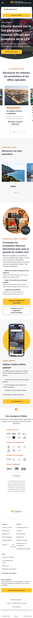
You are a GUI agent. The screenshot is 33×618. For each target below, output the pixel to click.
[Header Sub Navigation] (3, 3)
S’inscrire (5, 540)
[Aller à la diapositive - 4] (17, 134)
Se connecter (13, 541)
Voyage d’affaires (7, 536)
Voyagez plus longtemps (14, 461)
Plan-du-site (6, 563)
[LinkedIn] (16, 514)
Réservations (6, 526)
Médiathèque (21, 532)
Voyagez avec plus (12, 436)
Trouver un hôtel (7, 523)
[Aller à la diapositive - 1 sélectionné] (13, 134)
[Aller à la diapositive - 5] (19, 134)
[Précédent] (9, 134)
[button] (16, 12)
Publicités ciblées (16, 606)
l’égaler (27, 266)
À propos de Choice (23, 523)
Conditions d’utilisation (16, 599)
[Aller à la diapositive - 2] (15, 134)
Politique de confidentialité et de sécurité (17, 603)
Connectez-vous (26, 2)
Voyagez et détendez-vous (15, 448)
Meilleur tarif (6, 529)
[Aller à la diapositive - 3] (16, 134)
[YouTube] (26, 514)
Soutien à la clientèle (8, 555)
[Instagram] (11, 514)
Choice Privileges (7, 532)
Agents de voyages (22, 536)
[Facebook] (6, 514)
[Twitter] (21, 514)
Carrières (19, 526)
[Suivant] (24, 134)
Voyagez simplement (13, 470)
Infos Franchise (21, 529)
